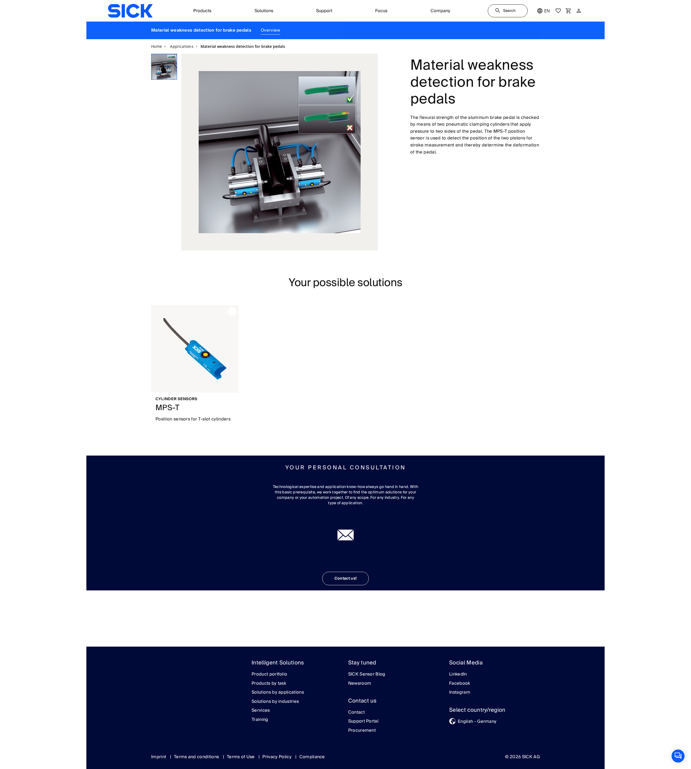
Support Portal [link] (363, 721)
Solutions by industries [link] (275, 701)
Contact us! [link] (345, 578)
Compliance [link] (312, 757)
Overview (270, 30)
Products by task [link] (269, 683)
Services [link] (261, 710)
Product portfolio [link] (269, 674)
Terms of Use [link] (241, 757)
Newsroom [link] (359, 683)
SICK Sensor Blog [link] (366, 674)
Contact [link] (356, 712)
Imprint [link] (159, 757)
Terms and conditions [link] (197, 757)
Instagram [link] (459, 692)
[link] (130, 11)
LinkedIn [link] (458, 674)
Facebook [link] (459, 683)
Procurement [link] (362, 730)
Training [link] (260, 719)
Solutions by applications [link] (278, 692)
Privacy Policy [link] (277, 757)
